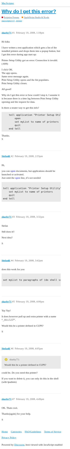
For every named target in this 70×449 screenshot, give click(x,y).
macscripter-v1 (8, 21)
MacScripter (8, 3)
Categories (16, 431)
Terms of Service (52, 431)
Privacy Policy (9, 437)
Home (5, 431)
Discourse (19, 444)
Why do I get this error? (29, 11)
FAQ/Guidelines (33, 431)
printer (19, 21)
